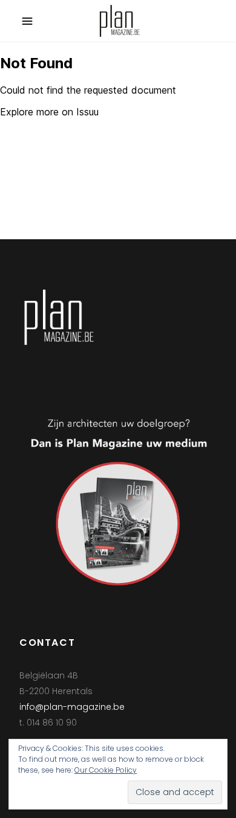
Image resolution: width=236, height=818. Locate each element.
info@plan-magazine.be (72, 707)
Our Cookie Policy (105, 770)
